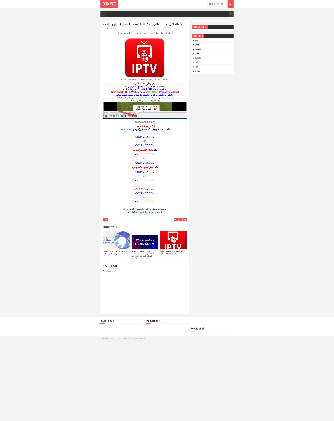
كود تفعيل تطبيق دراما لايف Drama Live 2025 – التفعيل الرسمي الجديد (115, 252)
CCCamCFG (198, 49)
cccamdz (109, 4)
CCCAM (197, 45)
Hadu (196, 62)
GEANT (197, 54)
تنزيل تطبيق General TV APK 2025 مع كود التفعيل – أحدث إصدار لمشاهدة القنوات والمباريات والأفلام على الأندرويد (144, 254)
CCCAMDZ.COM (144, 137)
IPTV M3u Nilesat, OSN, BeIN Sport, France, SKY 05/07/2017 (172, 252)
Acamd (197, 40)
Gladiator (198, 58)
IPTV (105, 220)
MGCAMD (197, 71)
